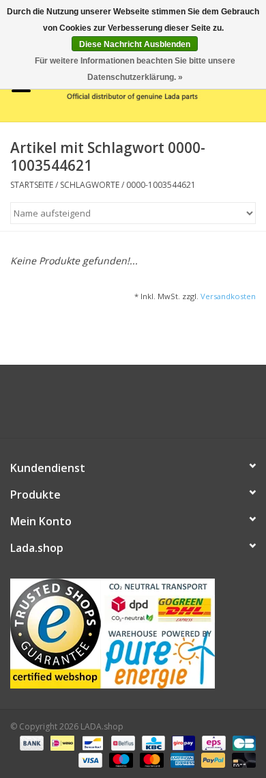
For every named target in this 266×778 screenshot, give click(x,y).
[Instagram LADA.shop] (170, 406)
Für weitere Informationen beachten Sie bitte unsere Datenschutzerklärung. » (135, 69)
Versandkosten (228, 296)
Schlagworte (89, 185)
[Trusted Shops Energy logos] (133, 634)
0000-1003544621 (161, 185)
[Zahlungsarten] (30, 742)
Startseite (31, 185)
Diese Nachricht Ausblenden (134, 44)
